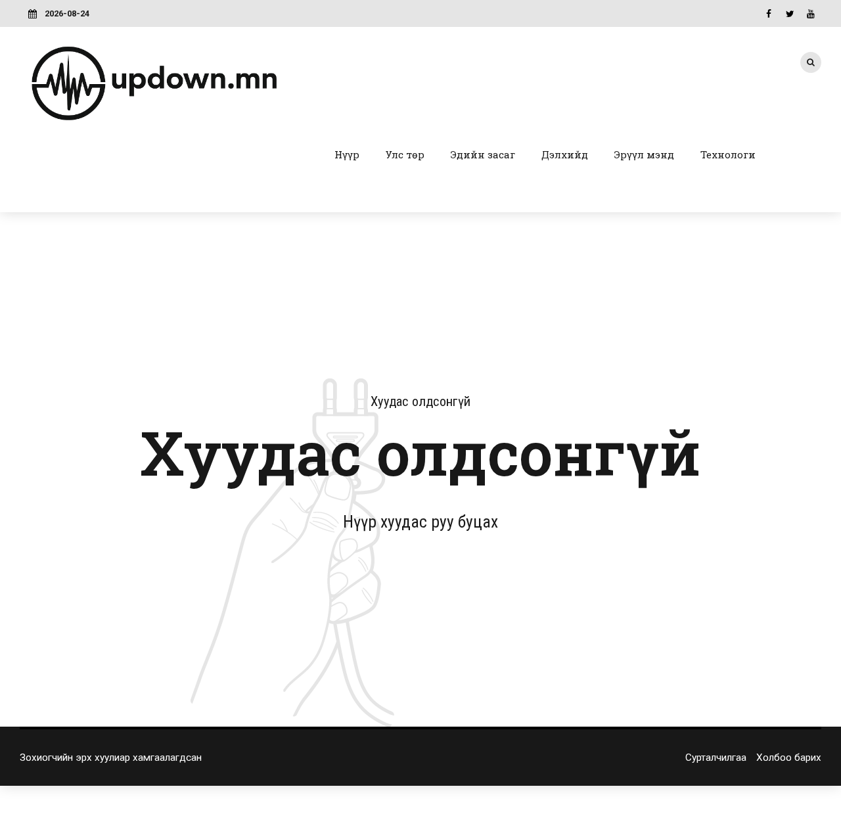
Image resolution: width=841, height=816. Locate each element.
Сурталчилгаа (715, 757)
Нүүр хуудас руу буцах (420, 522)
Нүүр (346, 154)
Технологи (728, 154)
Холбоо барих (788, 757)
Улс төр (405, 154)
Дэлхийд (564, 154)
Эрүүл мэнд (644, 154)
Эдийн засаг (483, 154)
